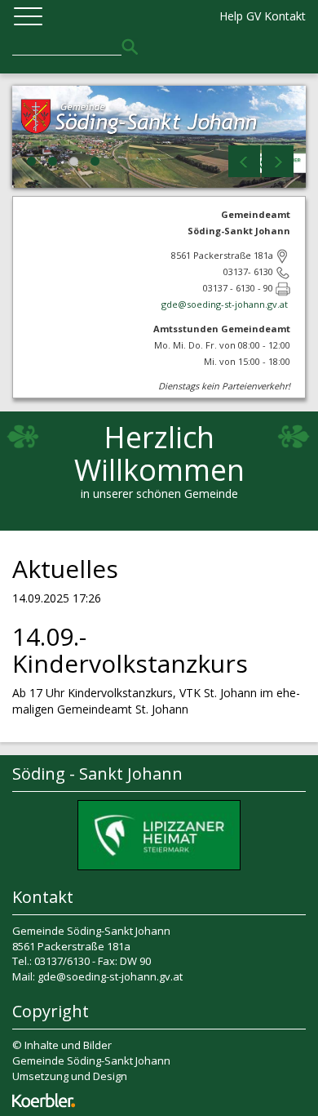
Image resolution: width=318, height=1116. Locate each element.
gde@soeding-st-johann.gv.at (225, 304)
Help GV (240, 16)
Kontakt (285, 16)
